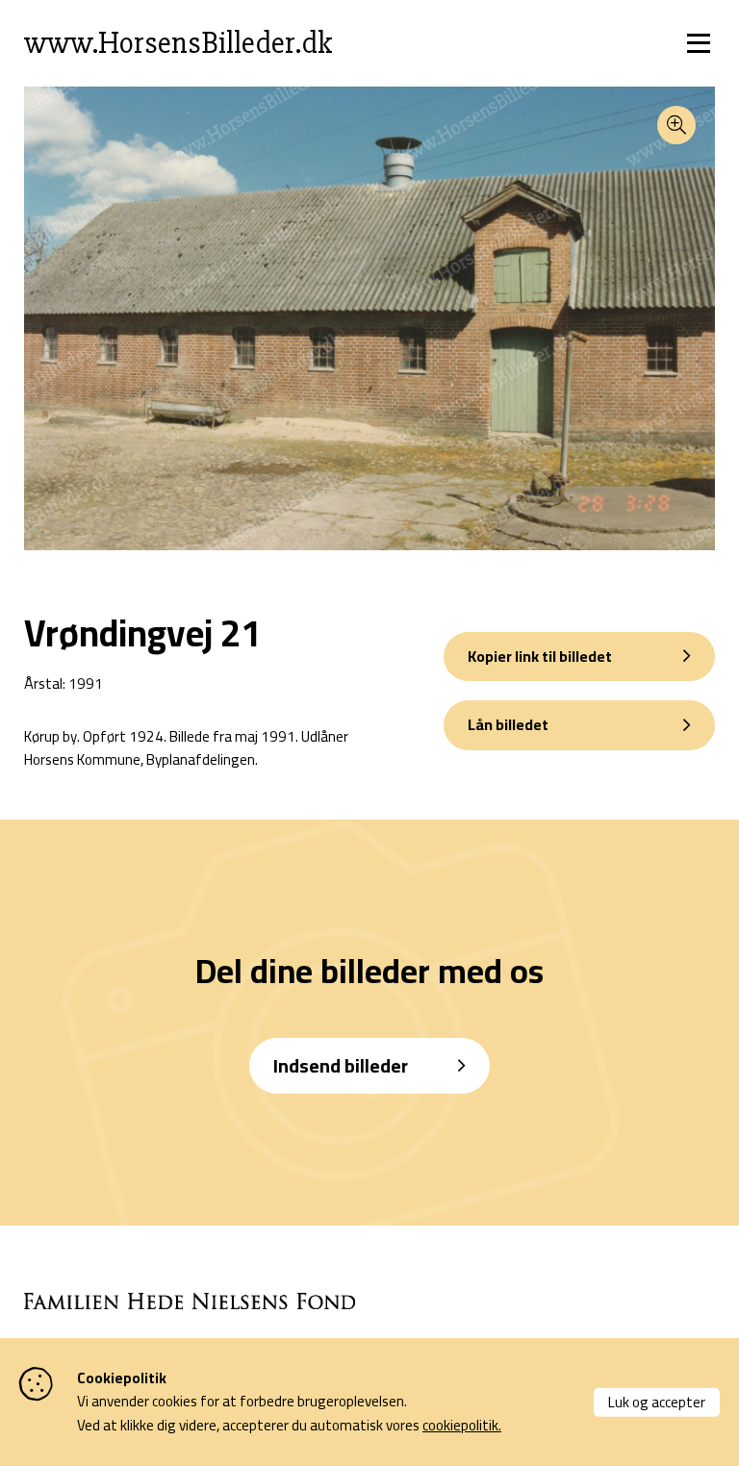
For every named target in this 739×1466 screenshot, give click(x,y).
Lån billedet (508, 724)
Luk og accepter (656, 1401)
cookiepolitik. (461, 1425)
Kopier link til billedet (540, 656)
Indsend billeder (340, 1065)
